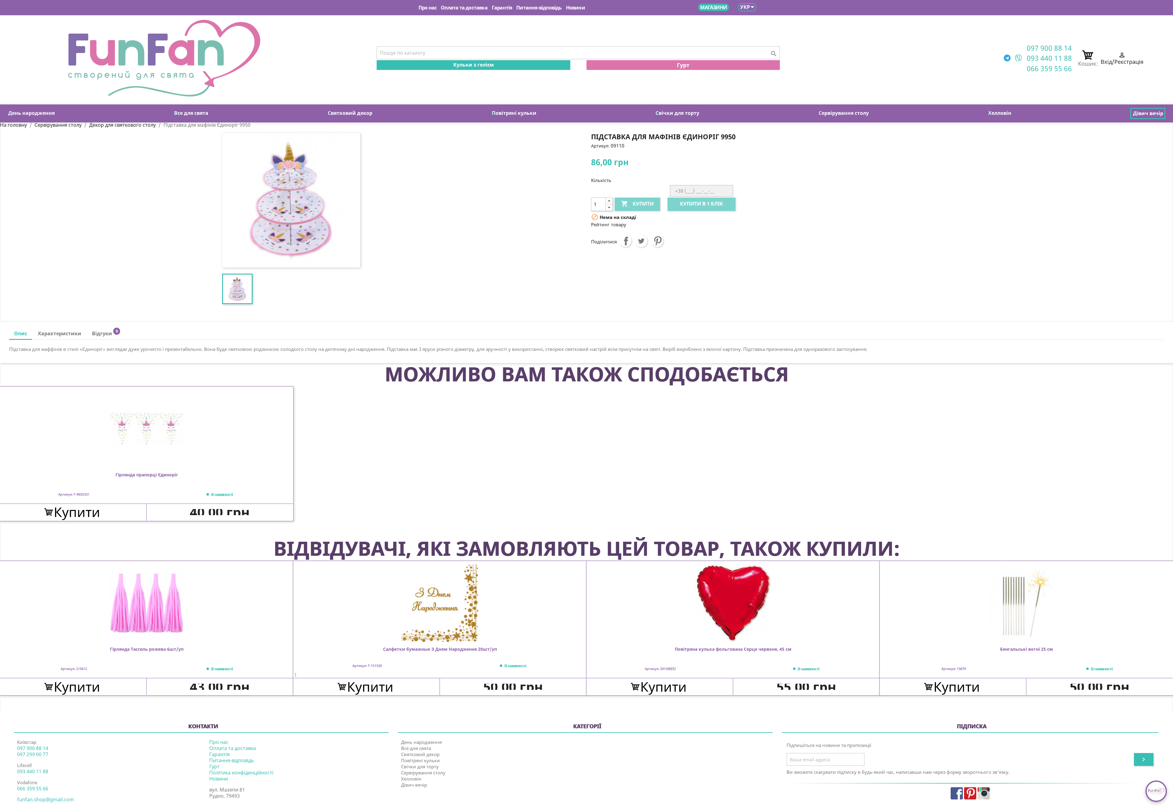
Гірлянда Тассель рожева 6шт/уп (147, 649)
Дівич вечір (414, 785)
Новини (575, 7)
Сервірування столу (423, 773)
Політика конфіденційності (241, 772)
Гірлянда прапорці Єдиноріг (146, 475)
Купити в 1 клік (701, 203)
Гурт (683, 65)
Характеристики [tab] (59, 333)
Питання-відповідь (538, 7)
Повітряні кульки (420, 760)
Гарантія (502, 7)
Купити (637, 203)
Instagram (984, 793)
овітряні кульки (514, 113)
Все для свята (416, 748)
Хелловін (411, 779)
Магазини (713, 7)
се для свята (191, 113)
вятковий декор (350, 113)
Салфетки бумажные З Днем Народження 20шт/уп (440, 649)
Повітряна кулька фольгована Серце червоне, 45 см (733, 649)
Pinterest (657, 241)
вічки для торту (677, 113)
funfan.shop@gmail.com (45, 799)
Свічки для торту (420, 766)
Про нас (427, 7)
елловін (999, 113)
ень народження (31, 113)
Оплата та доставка (464, 7)
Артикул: (600, 146)
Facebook (957, 793)
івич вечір (1148, 113)
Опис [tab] (20, 333)
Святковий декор (420, 754)
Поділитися (625, 241)
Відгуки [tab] (105, 333)
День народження (421, 742)
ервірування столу (844, 113)
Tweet (641, 241)
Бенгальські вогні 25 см (1026, 649)
